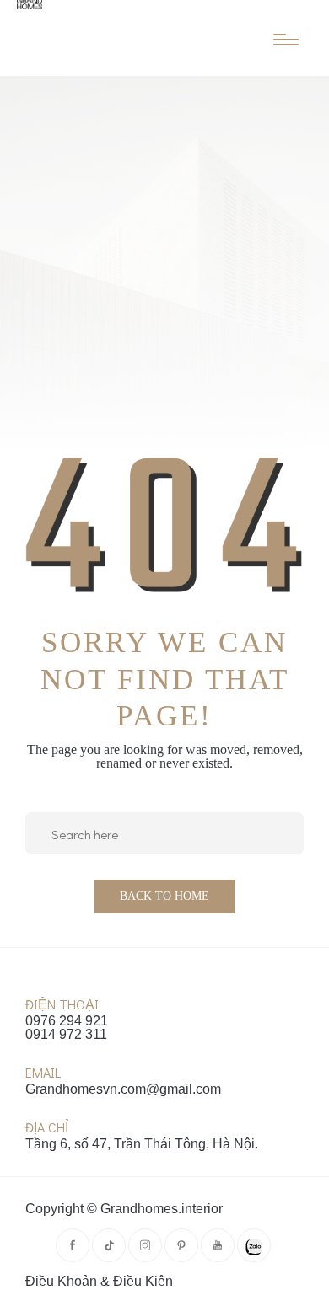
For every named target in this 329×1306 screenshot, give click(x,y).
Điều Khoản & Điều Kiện (99, 1281)
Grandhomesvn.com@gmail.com (123, 1089)
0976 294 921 (66, 1021)
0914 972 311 (66, 1034)
